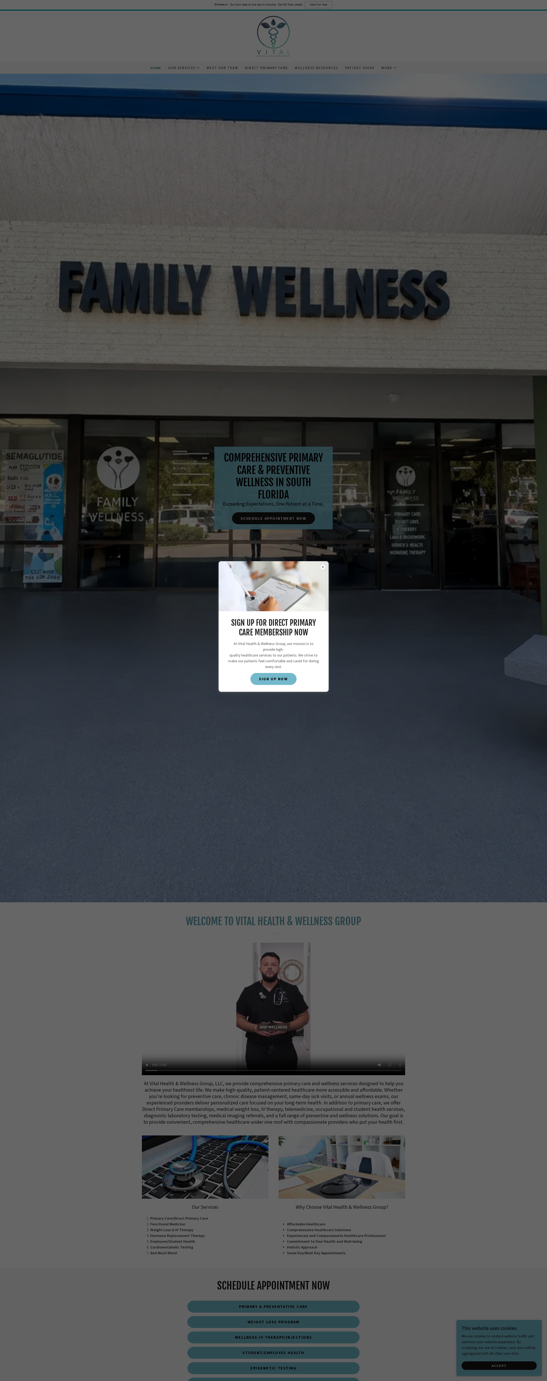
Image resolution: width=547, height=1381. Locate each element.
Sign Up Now (273, 679)
